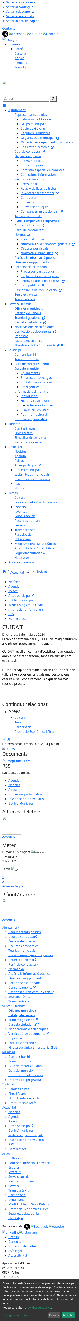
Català (19, 49)
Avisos (13, 591)
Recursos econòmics (23, 946)
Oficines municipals (22, 1010)
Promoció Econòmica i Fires (28, 1209)
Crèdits (13, 1237)
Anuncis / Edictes (20, 960)
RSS (11, 614)
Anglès (19, 58)
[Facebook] (18, 33)
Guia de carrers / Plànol (25, 1066)
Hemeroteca (17, 619)
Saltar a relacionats (20, 16)
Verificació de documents (26, 1033)
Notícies (41, 571)
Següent (20, 886)
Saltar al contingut (19, 7)
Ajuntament (10, 927)
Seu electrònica (19, 997)
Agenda (14, 586)
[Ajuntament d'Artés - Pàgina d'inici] (26, 88)
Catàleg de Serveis (21, 1015)
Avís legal (15, 1251)
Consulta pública (20, 987)
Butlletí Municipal (21, 803)
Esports (14, 1167)
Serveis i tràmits (14, 1006)
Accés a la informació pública (29, 973)
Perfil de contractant (23, 964)
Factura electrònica (22, 1043)
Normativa (16, 969)
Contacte (8, 28)
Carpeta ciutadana (21, 1024)
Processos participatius (25, 794)
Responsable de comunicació (29, 992)
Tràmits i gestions (21, 1020)
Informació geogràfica (24, 1080)
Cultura (13, 1158)
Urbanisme (16, 1200)
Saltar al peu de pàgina (22, 21)
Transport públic (20, 1061)
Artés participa (19, 595)
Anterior (8, 886)
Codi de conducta (21, 937)
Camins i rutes (18, 1089)
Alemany (21, 63)
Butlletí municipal (21, 600)
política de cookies (39, 1307)
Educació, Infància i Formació (29, 1163)
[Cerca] (53, 99)
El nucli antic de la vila (24, 1098)
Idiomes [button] (14, 44)
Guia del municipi (21, 1070)
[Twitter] (5, 33)
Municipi (8, 1052)
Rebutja (54, 1315)
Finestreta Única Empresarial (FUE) (33, 1047)
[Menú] (4, 105)
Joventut (14, 1172)
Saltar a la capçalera (20, 2)
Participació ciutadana (24, 983)
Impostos (15, 1038)
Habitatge (15, 1218)
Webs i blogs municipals (25, 605)
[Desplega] (28, 572)
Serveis (13, 1186)
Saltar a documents (20, 11)
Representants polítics (24, 932)
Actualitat (17, 572)
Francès (20, 67)
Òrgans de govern (21, 941)
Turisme (8, 1084)
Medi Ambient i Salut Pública (29, 1204)
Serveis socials (18, 1176)
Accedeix (8, 837)
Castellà (20, 53)
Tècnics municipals (21, 950)
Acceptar (68, 1315)
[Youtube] (35, 33)
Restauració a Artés (22, 1103)
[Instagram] (11, 39)
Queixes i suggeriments (25, 978)
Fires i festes (17, 1093)
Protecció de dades (22, 1246)
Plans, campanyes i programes (30, 955)
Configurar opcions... (16, 1315)
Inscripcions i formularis (26, 609)
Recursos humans (21, 1181)
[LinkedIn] (50, 33)
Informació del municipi (25, 1075)
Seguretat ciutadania (23, 1213)
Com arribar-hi (19, 1057)
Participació (17, 1195)
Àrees (6, 1153)
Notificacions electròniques (28, 1029)
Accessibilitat (17, 1255)
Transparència (18, 1001)
